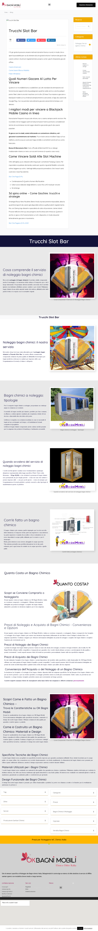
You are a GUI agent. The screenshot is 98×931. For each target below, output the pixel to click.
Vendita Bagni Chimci (61, 830)
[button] (49, 4)
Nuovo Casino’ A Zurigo (85, 65)
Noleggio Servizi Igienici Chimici (81, 45)
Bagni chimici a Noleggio (62, 812)
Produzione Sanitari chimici (13, 820)
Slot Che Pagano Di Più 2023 (19, 223)
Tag (4, 792)
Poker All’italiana (14, 74)
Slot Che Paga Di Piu (16, 177)
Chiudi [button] (80, 928)
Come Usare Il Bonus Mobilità (19, 70)
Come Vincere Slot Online (86, 72)
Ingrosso (56, 821)
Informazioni (88, 928)
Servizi (5, 811)
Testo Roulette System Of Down (86, 94)
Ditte (5, 802)
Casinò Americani (15, 67)
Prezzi (55, 802)
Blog (11, 12)
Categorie (56, 793)
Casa (6, 12)
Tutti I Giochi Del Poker (86, 77)
